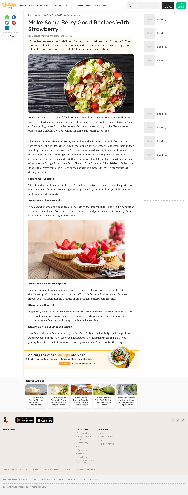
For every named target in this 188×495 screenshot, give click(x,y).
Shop (88, 5)
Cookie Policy (34, 469)
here (93, 364)
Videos (96, 5)
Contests (68, 5)
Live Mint (60, 479)
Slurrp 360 (82, 450)
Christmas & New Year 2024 (85, 461)
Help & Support (107, 436)
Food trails (82, 457)
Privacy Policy (18, 469)
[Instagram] (183, 420)
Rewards (79, 5)
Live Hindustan (46, 479)
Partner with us (107, 444)
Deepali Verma (40, 36)
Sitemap (68, 469)
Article (37, 15)
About (102, 433)
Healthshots (94, 479)
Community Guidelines (85, 469)
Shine (82, 479)
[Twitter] (178, 420)
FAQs (102, 440)
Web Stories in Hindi (84, 437)
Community (56, 5)
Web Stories (43, 5)
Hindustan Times (28, 479)
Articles (31, 5)
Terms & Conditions (52, 469)
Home (23, 5)
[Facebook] (173, 420)
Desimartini (72, 479)
